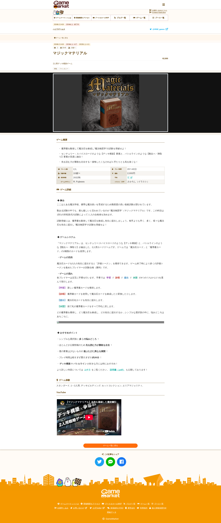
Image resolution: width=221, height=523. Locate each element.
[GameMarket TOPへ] (110, 493)
